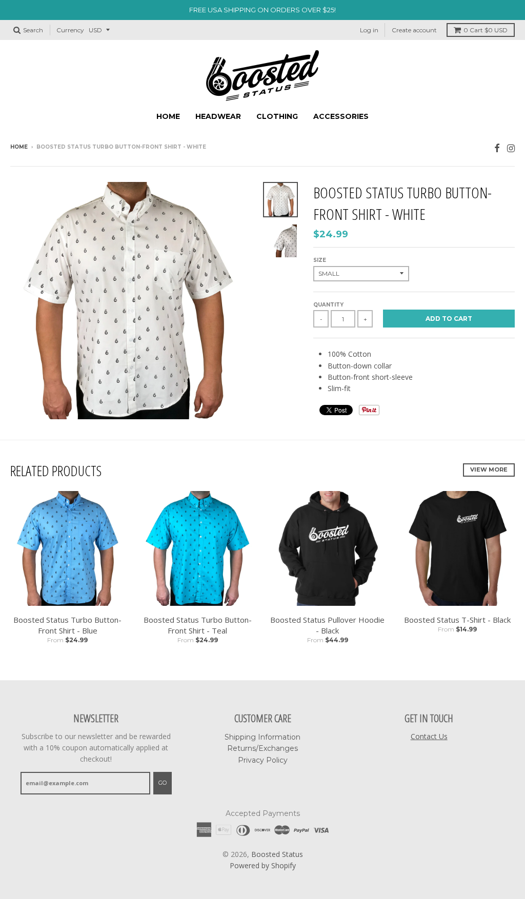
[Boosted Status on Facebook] (497, 147)
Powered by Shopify (263, 865)
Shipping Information (262, 737)
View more (489, 469)
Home (168, 116)
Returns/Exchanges (262, 748)
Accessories (341, 116)
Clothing (277, 116)
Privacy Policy (263, 760)
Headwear (218, 116)
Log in (369, 30)
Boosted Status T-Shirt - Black (457, 620)
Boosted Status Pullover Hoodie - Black (327, 625)
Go (162, 782)
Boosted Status (277, 854)
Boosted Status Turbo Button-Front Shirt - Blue (67, 625)
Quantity (328, 304)
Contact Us (429, 736)
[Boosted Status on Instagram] (511, 147)
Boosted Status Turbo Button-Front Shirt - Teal (198, 625)
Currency (70, 30)
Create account (414, 30)
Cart (485, 30)
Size (319, 260)
